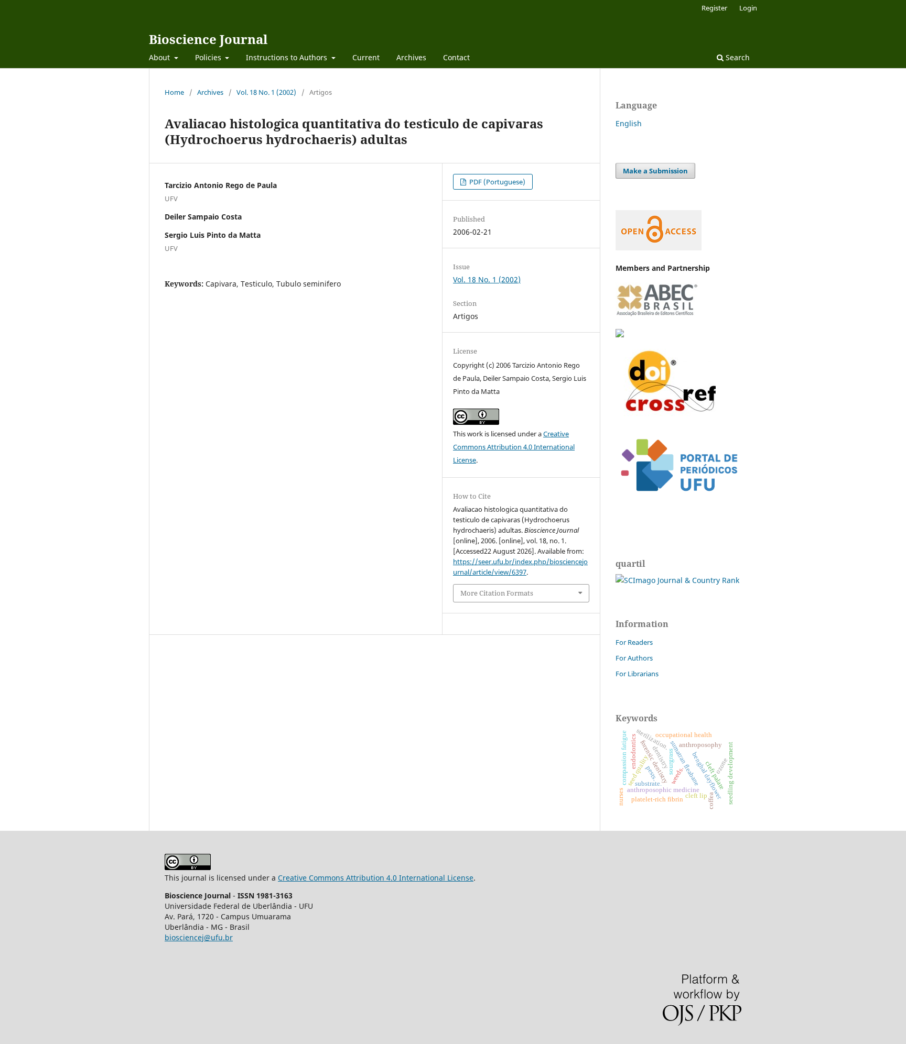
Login (748, 8)
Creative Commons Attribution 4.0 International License (514, 447)
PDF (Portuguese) (496, 181)
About (160, 57)
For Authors (634, 658)
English (629, 123)
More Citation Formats (496, 593)
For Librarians (637, 673)
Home (174, 92)
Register (714, 8)
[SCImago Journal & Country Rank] (677, 580)
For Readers (634, 642)
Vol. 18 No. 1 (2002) (266, 92)
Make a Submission (655, 170)
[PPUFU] (678, 499)
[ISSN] (620, 334)
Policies (209, 57)
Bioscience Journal (208, 39)
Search (737, 57)
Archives (411, 57)
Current (366, 57)
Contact (456, 57)
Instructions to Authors (287, 57)
